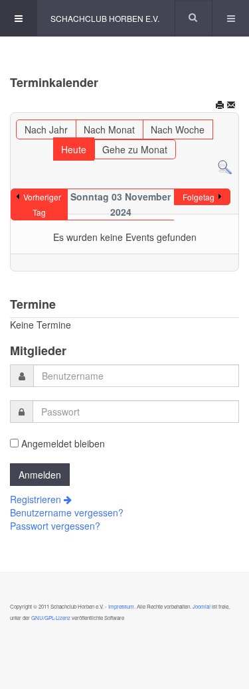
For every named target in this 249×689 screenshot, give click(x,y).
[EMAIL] (231, 106)
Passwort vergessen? (55, 525)
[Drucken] (219, 106)
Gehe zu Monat (134, 149)
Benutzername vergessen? (67, 512)
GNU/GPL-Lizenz (50, 617)
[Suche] (225, 166)
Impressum (121, 606)
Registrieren (37, 499)
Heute (73, 149)
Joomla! (200, 606)
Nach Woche (178, 129)
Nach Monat (109, 129)
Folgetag (198, 196)
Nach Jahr (46, 129)
